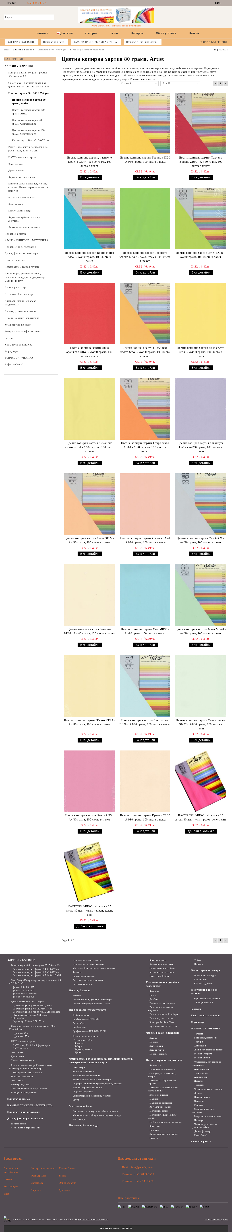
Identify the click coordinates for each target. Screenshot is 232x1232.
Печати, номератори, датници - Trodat (91, 1003)
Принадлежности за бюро (162, 968)
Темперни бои (201, 1073)
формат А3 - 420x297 (23, 990)
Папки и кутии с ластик (161, 1018)
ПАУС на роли (20, 1048)
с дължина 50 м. (21, 1033)
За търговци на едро (43, 1168)
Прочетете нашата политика (91, 1219)
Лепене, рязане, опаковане (162, 1032)
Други (76, 1100)
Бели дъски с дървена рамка (87, 960)
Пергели (198, 964)
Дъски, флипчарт (202, 1131)
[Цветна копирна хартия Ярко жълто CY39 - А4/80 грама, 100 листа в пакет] (200, 313)
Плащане (137, 33)
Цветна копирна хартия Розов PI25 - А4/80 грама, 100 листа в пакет (89, 817)
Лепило (153, 1038)
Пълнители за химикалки (162, 1069)
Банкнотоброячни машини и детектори (92, 1096)
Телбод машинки (81, 1015)
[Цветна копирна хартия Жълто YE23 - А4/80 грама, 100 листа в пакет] (89, 686)
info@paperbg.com (142, 1167)
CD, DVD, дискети (203, 983)
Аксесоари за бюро (80, 1106)
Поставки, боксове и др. (84, 1125)
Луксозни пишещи (159, 1095)
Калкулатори (79, 1119)
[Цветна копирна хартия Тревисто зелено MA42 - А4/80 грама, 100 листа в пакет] (145, 218)
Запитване (37, 1183)
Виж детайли (90, 177)
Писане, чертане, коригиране (164, 1060)
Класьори (154, 991)
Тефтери (198, 1041)
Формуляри (198, 1022)
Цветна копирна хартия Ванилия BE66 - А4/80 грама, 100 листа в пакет (89, 631)
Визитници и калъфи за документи (160, 1009)
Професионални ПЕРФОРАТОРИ (89, 1031)
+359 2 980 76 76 (143, 1181)
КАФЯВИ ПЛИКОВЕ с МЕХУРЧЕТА (30, 1105)
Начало (194, 33)
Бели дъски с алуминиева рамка (88, 964)
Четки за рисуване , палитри (208, 1089)
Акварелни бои (201, 1069)
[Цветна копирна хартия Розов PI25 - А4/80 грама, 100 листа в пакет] (89, 781)
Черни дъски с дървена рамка (25, 1127)
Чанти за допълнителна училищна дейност (204, 1126)
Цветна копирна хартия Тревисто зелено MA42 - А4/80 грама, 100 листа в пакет (144, 257)
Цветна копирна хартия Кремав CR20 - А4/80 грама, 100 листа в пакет (145, 817)
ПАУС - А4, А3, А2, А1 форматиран (31, 1045)
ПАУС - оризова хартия (23, 1041)
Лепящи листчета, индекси (24, 1092)
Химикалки (155, 1065)
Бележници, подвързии (205, 1037)
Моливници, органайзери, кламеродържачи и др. (97, 1115)
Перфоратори (79, 1027)
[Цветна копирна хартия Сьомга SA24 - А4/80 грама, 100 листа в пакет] (145, 504)
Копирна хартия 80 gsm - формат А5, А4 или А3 (35, 965)
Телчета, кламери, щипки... (86, 1036)
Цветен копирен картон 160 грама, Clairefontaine (29, 1016)
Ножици (154, 1042)
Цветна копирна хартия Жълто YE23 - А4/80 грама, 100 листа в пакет (89, 722)
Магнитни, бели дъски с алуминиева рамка (94, 968)
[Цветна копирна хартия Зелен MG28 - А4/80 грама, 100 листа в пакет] (200, 595)
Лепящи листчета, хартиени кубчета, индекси (95, 1111)
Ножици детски (202, 1097)
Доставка (66, 33)
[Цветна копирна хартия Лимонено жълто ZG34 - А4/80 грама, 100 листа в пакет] (89, 409)
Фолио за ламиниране (83, 1071)
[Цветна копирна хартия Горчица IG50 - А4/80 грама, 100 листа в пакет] (145, 123)
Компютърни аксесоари (205, 970)
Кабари (78, 1046)
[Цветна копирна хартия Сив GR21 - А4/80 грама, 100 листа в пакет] (200, 504)
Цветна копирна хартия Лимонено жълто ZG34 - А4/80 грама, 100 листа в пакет (89, 447)
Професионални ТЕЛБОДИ (86, 1019)
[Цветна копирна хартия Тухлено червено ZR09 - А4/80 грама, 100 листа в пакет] (200, 123)
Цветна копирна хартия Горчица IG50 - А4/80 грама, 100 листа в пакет (145, 159)
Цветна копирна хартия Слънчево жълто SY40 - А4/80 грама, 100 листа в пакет (145, 352)
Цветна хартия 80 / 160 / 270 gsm (27, 1001)
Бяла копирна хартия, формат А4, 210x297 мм (36, 969)
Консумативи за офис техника (204, 991)
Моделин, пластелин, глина (207, 1116)
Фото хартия (17, 1052)
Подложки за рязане (83, 1091)
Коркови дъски (18, 1123)
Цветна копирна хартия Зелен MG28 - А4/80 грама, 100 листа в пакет (200, 631)
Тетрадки (198, 1034)
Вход (6, 1193)
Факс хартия (17, 1080)
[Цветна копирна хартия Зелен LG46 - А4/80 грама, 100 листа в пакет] (200, 218)
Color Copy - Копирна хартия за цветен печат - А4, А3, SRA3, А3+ (35, 982)
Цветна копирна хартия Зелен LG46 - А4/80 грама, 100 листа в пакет (200, 254)
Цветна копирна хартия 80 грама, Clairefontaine (36, 1012)
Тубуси (197, 960)
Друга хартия (17, 1056)
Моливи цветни (202, 1057)
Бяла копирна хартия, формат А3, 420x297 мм (36, 972)
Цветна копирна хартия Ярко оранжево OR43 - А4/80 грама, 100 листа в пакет (89, 352)
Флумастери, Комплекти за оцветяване (206, 1063)
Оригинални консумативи (207, 998)
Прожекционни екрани (84, 976)
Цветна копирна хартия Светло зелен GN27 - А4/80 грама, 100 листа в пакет (200, 724)
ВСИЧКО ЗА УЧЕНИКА (206, 1028)
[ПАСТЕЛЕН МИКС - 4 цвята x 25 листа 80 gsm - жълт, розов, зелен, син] (200, 781)
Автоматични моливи (160, 1107)
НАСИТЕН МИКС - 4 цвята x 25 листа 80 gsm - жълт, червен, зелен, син (89, 910)
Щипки (77, 1052)
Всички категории (213, 42)
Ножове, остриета (158, 1054)
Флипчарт (77, 972)
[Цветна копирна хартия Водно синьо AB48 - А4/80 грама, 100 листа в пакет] (89, 218)
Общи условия (166, 33)
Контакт (42, 33)
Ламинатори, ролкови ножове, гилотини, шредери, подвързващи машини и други (101, 1061)
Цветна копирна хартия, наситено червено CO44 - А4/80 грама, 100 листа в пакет (89, 161)
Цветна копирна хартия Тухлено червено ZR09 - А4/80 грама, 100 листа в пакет (200, 161)
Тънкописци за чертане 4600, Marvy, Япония (163, 1089)
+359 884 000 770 (37, 3)
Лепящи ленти (157, 1050)
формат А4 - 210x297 (23, 987)
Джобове (154, 999)
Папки (153, 995)
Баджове (77, 995)
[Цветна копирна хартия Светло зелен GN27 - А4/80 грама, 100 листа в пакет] (200, 686)
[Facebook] (226, 3)
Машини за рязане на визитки (87, 1087)
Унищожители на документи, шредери (92, 1079)
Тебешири (199, 1085)
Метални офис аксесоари (162, 972)
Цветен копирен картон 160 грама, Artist (33, 1008)
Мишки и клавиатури (205, 975)
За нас (114, 33)
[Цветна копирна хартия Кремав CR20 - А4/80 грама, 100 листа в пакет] (145, 781)
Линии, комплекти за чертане (164, 1134)
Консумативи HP (204, 1002)
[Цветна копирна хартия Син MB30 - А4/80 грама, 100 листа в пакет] (145, 595)
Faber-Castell (200, 1135)
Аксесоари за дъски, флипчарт (88, 980)
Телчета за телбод (83, 1040)
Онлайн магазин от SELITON (116, 1228)
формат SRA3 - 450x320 (25, 993)
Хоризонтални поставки (161, 964)
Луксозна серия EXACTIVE (163, 1026)
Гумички (154, 1138)
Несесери (198, 1120)
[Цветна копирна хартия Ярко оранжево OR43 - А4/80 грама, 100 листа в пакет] (89, 313)
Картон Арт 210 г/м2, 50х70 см (28, 1021)
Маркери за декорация (161, 1103)
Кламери (78, 1043)
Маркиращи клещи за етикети (27, 1072)
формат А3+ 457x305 (23, 997)
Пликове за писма (18, 1099)
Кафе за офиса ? (201, 1141)
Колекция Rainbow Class (162, 1022)
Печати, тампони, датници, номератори (92, 999)
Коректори (155, 1126)
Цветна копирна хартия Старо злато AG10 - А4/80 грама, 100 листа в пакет (145, 447)
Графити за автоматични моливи (166, 1122)
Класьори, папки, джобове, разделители (163, 984)
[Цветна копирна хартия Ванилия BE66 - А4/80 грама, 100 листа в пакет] (89, 595)
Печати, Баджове (79, 990)
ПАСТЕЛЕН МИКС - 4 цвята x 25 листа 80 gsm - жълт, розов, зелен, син (200, 817)
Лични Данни (67, 1168)
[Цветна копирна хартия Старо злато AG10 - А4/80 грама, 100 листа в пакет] (145, 409)
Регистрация (38, 1175)
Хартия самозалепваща (22, 1060)
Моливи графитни (158, 1111)
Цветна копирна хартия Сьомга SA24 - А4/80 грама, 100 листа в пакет (145, 540)
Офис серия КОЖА (159, 976)
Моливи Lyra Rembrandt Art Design (162, 1116)
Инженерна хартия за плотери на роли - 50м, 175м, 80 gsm (32, 1028)
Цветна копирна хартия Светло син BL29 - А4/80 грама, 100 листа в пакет (145, 722)
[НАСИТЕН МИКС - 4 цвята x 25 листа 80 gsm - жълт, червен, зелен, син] (89, 872)
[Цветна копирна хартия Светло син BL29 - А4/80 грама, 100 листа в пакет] (145, 686)
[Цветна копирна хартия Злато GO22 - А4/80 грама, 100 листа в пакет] (89, 504)
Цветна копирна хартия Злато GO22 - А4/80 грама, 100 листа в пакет (89, 540)
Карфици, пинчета (83, 1049)
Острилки (154, 1130)
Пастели (198, 1081)
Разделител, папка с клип (162, 1003)
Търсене (36, 1190)
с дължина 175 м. (21, 1036)
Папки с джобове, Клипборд (164, 1014)
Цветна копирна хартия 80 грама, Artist (32, 1005)
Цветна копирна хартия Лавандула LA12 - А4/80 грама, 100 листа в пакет (200, 447)
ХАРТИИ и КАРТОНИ (21, 960)
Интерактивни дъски (83, 984)
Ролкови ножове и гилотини (87, 1075)
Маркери (154, 1099)
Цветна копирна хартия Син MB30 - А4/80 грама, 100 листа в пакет (145, 631)
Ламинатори (79, 1067)
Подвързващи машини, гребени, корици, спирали (97, 1083)
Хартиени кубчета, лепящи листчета (29, 1088)
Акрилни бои (200, 1077)
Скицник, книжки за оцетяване (203, 1110)
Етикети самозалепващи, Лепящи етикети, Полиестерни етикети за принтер (31, 1067)
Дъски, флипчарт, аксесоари (25, 1118)
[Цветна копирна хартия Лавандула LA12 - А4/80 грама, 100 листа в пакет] (200, 409)
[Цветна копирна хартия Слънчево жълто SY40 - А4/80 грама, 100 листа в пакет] (145, 313)
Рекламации (11, 1186)
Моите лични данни (216, 1219)
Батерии (196, 1009)
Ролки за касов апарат (22, 1076)
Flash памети (200, 979)
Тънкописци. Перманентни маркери (162, 1082)
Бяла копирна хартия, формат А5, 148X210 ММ (37, 975)
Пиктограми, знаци (20, 1084)
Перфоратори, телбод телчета (87, 1010)
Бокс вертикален (158, 960)
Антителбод (78, 1023)
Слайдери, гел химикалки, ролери (162, 1075)
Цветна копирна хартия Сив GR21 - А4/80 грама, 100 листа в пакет (200, 540)
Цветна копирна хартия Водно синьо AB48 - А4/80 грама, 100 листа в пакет (89, 257)
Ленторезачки (156, 1046)
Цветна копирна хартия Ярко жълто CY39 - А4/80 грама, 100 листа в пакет (200, 352)
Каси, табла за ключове (205, 1015)
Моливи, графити (203, 1053)
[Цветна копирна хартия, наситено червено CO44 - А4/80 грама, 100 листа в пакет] (89, 123)
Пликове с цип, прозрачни (23, 1112)
